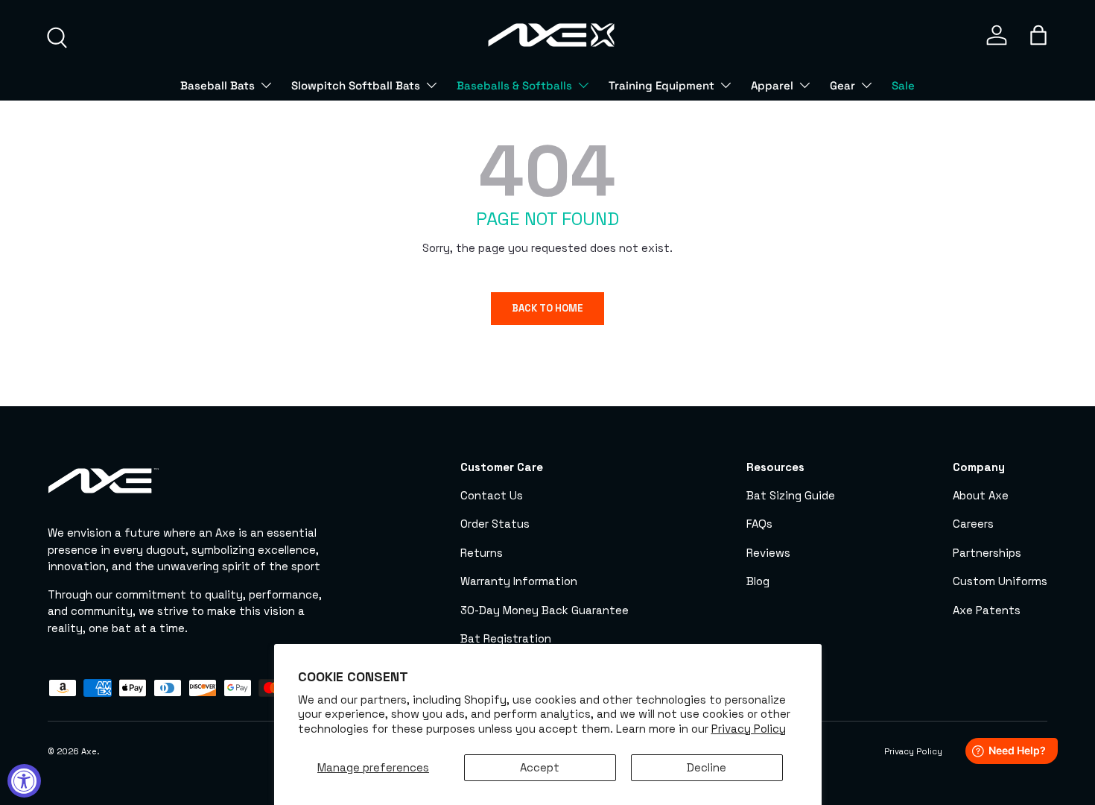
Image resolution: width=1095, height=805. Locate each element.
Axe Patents (987, 610)
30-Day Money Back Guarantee (544, 610)
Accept (539, 767)
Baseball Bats (217, 85)
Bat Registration (505, 638)
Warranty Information (518, 581)
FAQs (759, 524)
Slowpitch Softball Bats (355, 85)
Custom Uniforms (1000, 581)
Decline (706, 767)
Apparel (772, 85)
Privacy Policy (748, 729)
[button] (1038, 35)
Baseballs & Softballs (514, 85)
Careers (973, 524)
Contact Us (491, 495)
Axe (89, 751)
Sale (903, 85)
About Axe (981, 495)
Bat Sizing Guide (790, 495)
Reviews (768, 553)
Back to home (547, 308)
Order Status (495, 524)
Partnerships (987, 553)
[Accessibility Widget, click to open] (24, 781)
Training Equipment (661, 85)
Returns (481, 553)
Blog (757, 581)
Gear (842, 85)
